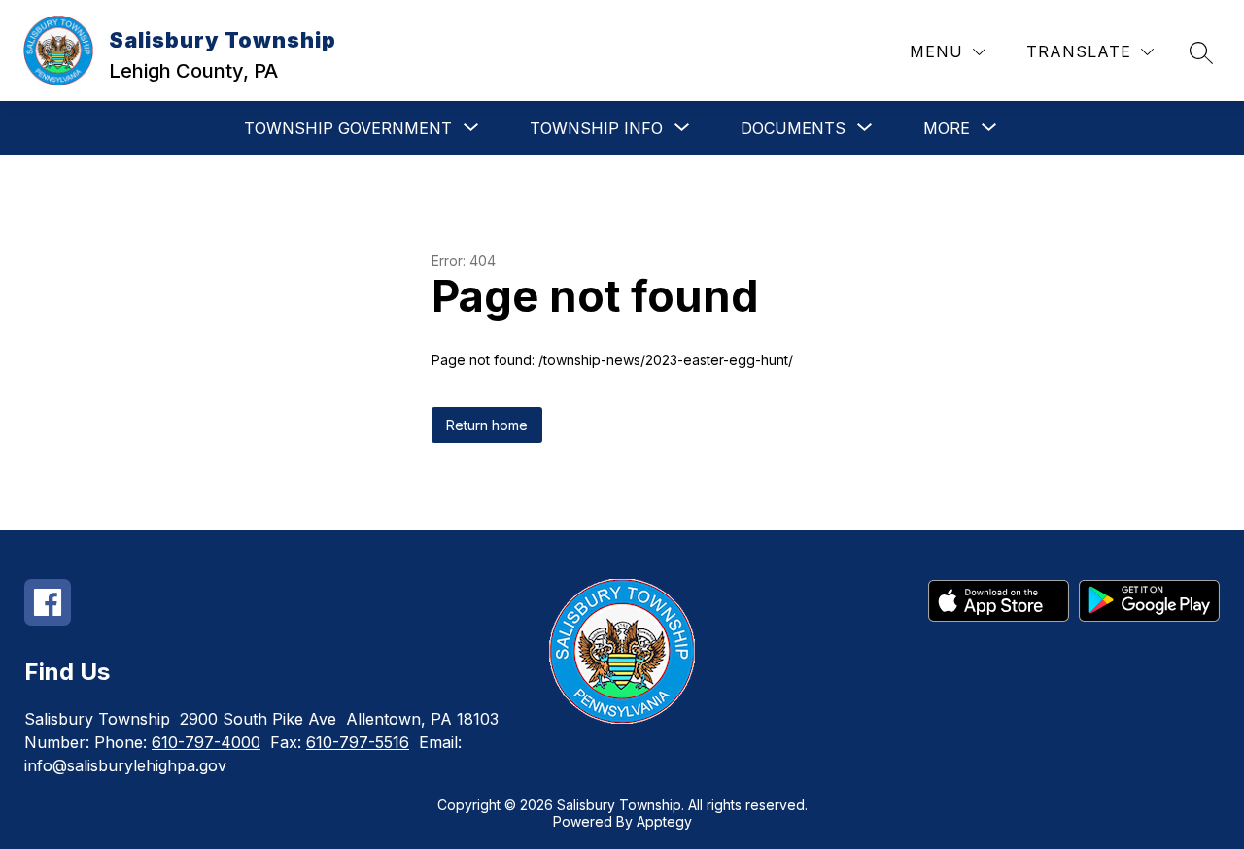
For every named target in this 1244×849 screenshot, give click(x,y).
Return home (487, 425)
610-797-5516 (357, 742)
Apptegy (664, 821)
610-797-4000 (206, 742)
